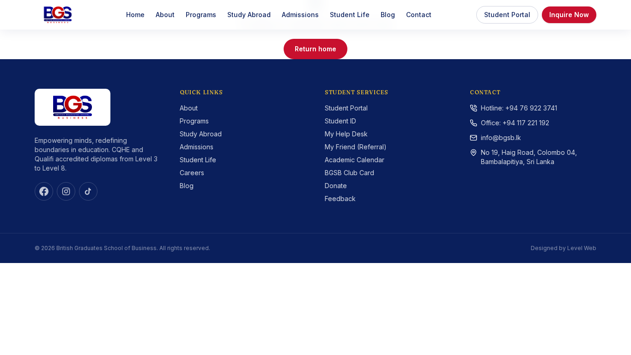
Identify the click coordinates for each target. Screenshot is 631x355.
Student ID (340, 121)
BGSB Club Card (349, 173)
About (165, 14)
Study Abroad (249, 14)
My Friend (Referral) (356, 147)
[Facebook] (44, 191)
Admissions (300, 14)
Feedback (340, 198)
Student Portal (507, 14)
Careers (192, 173)
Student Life (350, 14)
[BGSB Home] (58, 15)
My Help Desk (346, 134)
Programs (201, 14)
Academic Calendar (354, 160)
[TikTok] (88, 191)
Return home (315, 49)
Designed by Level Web (563, 248)
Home (135, 14)
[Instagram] (66, 191)
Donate (336, 186)
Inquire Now (569, 14)
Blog (388, 14)
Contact (418, 14)
